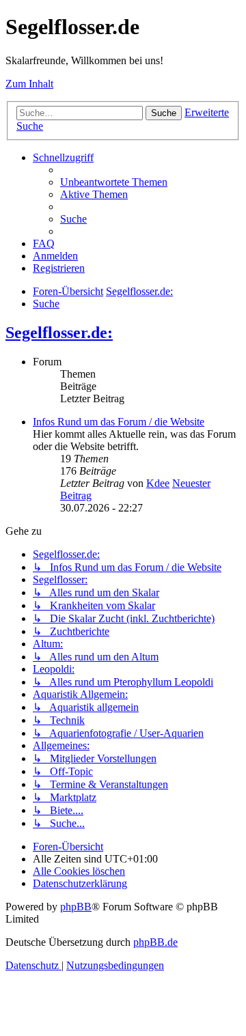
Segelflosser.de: (59, 332)
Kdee (157, 483)
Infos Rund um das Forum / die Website (118, 422)
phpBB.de (155, 942)
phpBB (76, 906)
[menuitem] (113, 182)
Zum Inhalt (29, 83)
